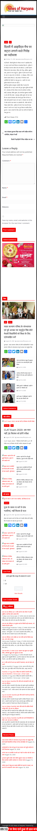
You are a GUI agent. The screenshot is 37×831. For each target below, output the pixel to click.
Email (4, 197)
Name (5, 188)
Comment (6, 161)
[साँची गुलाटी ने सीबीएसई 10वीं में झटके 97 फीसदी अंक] (8, 388)
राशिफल (10, 608)
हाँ (5, 582)
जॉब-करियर (7, 427)
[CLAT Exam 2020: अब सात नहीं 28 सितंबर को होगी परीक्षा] (18, 423)
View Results (18, 595)
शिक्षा (5, 322)
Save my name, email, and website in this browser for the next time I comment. (17, 221)
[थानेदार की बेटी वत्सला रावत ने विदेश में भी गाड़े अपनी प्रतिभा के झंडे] (8, 376)
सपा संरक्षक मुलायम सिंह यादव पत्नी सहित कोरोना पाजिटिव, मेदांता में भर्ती (18, 133)
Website (5, 207)
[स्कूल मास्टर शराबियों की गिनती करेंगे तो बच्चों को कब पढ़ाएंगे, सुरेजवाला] (8, 472)
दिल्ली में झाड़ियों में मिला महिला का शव (21, 139)
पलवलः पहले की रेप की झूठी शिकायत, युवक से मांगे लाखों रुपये (25, 459)
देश (10, 42)
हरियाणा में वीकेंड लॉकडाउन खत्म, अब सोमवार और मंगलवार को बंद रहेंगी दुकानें (25, 484)
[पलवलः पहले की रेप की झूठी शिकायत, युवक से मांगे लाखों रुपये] (8, 460)
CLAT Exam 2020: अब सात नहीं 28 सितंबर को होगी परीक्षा (17, 433)
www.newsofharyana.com (25, 59)
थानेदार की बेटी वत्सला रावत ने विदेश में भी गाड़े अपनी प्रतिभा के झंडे (24, 375)
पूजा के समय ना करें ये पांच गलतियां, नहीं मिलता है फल (15, 510)
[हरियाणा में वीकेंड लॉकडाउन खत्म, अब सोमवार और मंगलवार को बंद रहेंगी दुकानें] (8, 485)
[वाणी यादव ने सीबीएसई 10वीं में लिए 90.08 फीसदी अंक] (8, 399)
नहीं (6, 585)
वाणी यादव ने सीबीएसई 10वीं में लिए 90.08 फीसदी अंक (24, 397)
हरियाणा (10, 322)
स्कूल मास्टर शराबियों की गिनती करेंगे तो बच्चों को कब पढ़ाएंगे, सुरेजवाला (24, 471)
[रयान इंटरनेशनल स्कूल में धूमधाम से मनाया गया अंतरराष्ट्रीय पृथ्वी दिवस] (8, 364)
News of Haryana (19, 825)
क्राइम (6, 42)
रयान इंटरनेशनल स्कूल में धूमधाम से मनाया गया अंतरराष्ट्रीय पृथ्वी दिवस (25, 362)
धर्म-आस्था (6, 504)
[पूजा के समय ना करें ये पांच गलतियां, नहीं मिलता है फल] (18, 500)
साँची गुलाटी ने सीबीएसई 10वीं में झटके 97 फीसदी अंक (24, 387)
